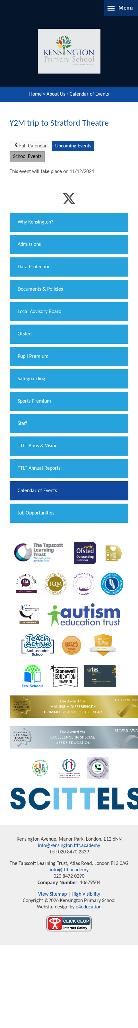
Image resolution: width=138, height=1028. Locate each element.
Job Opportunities (36, 513)
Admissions (29, 244)
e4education (87, 907)
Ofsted (24, 334)
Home (35, 94)
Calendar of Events (89, 94)
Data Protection (34, 267)
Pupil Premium (33, 356)
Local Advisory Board (39, 311)
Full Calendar (33, 146)
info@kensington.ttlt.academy (69, 845)
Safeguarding (31, 378)
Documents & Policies (40, 289)
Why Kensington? (35, 222)
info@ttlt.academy (69, 870)
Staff (22, 423)
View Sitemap (52, 894)
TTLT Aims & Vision (37, 446)
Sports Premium (34, 401)
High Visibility (86, 894)
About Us (56, 94)
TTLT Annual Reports (39, 468)
